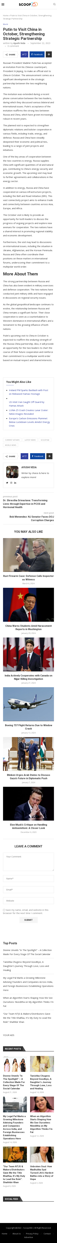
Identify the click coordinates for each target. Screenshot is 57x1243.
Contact (47, 1233)
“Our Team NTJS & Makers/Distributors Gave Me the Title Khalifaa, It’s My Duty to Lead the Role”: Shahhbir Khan (27, 1017)
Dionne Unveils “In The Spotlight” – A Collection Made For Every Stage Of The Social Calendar (14, 1082)
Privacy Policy (32, 1233)
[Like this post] (25, 54)
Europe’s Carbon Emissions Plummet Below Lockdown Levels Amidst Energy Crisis (29, 422)
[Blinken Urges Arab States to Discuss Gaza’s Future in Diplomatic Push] (28, 754)
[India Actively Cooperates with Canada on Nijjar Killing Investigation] (28, 654)
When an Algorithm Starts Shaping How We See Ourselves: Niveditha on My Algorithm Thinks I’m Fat (28, 1001)
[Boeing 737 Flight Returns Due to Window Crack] (28, 704)
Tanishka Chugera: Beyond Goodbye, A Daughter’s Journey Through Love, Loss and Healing (26, 966)
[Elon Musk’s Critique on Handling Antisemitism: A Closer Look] (28, 804)
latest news (30, 440)
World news (10, 445)
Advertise (28, 1237)
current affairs (12, 440)
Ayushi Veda (19, 43)
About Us (16, 1233)
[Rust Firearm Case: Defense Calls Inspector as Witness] (28, 555)
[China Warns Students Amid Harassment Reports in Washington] (28, 605)
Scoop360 (45, 440)
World (5, 24)
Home (6, 15)
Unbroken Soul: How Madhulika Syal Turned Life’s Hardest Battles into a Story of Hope (41, 1173)
